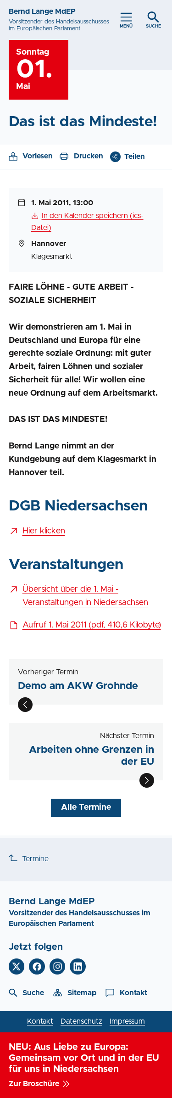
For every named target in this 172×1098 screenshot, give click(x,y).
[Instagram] (58, 966)
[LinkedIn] (78, 966)
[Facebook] (37, 966)
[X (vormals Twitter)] (17, 966)
